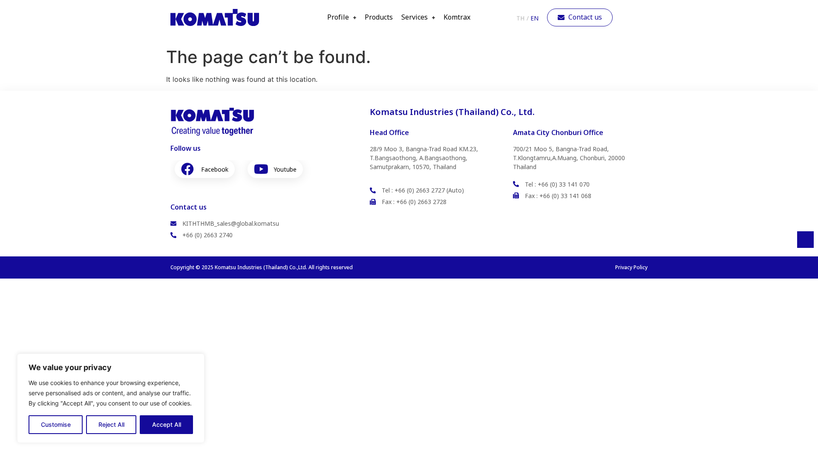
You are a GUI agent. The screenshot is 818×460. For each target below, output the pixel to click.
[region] (110, 398)
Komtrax (457, 17)
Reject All (111, 424)
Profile (338, 17)
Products (379, 17)
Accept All (166, 424)
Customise (56, 424)
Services (414, 17)
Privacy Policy (631, 267)
